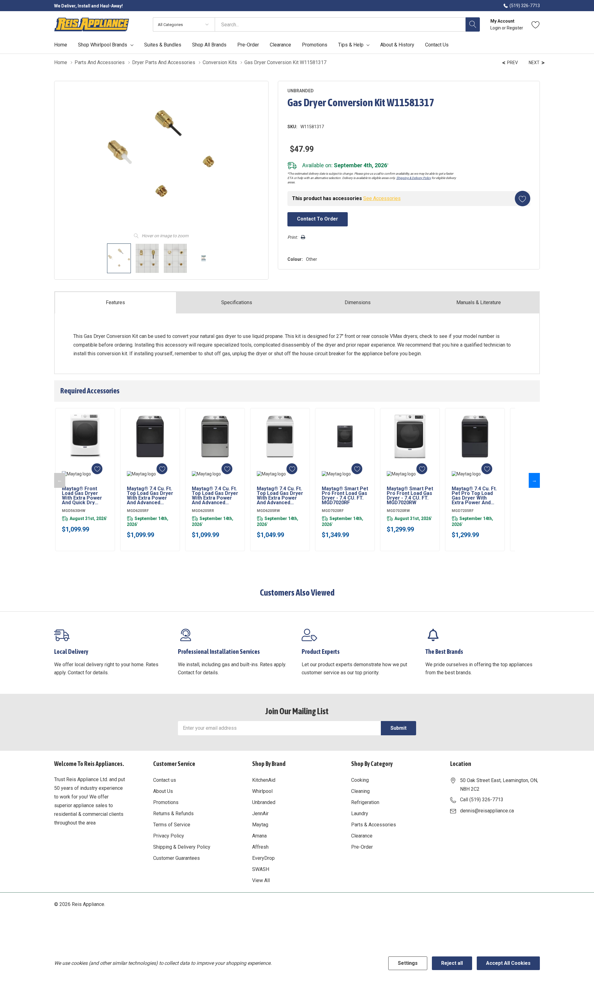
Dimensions (358, 302)
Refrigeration (365, 802)
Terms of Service (171, 825)
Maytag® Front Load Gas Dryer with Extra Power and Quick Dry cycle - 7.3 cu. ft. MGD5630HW (82, 495)
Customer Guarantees (176, 858)
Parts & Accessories (373, 825)
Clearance (361, 836)
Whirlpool (262, 791)
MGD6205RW (268, 511)
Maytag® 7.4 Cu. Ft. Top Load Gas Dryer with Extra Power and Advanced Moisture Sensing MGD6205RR (215, 495)
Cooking (360, 780)
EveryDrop (263, 858)
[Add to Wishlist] (522, 198)
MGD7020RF (333, 511)
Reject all (452, 963)
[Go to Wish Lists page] (536, 24)
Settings (408, 963)
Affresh (260, 847)
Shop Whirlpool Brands (102, 44)
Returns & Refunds (173, 813)
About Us (163, 791)
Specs (236, 302)
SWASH (260, 869)
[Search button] (473, 24)
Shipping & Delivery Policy (413, 178)
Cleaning (360, 791)
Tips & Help (351, 44)
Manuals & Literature (478, 302)
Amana (259, 836)
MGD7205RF (463, 511)
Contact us (164, 780)
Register (515, 27)
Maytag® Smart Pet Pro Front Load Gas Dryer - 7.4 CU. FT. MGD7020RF (345, 495)
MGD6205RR (203, 511)
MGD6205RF (138, 511)
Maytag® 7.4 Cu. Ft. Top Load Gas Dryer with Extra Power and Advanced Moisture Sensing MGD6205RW (280, 495)
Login (496, 27)
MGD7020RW (398, 511)
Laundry (359, 813)
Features (115, 302)
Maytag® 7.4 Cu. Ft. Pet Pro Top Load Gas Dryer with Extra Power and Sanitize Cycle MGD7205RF (474, 495)
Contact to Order (317, 219)
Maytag (260, 825)
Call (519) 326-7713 (481, 800)
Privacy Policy (168, 836)
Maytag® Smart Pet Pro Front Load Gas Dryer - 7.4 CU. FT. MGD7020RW (410, 495)
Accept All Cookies (508, 963)
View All (261, 880)
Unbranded (263, 802)
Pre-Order (362, 847)
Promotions (166, 802)
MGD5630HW (73, 511)
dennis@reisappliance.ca (487, 811)
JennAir (260, 813)
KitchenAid (263, 780)
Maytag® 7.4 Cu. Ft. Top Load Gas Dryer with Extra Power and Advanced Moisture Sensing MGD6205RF (150, 495)
